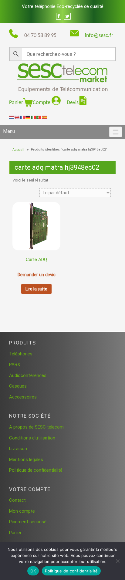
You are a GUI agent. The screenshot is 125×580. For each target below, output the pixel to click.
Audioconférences (27, 375)
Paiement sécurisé (27, 521)
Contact (17, 500)
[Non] (117, 561)
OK (33, 570)
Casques (18, 386)
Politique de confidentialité (35, 470)
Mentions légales (26, 459)
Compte (42, 103)
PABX (14, 364)
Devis (73, 103)
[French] (22, 117)
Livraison (18, 448)
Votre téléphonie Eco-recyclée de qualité (62, 6)
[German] (28, 117)
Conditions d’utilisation (32, 438)
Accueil (18, 150)
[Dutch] (12, 117)
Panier (16, 103)
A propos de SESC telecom (36, 427)
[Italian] (33, 117)
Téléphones (20, 354)
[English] (17, 117)
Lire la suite (36, 289)
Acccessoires (23, 397)
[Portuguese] (39, 117)
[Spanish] (44, 117)
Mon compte (22, 511)
